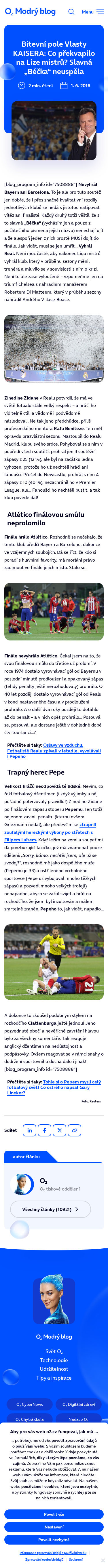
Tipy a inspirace (54, 1377)
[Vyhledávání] (71, 12)
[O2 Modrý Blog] (30, 11)
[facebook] (44, 1130)
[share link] (74, 1130)
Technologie (54, 1360)
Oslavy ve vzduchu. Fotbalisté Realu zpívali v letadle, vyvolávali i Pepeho (54, 750)
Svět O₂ (54, 1351)
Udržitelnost (54, 1369)
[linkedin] (29, 1130)
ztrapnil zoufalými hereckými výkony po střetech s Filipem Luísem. (50, 832)
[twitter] (59, 1130)
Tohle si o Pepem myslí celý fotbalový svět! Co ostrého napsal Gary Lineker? (54, 1087)
